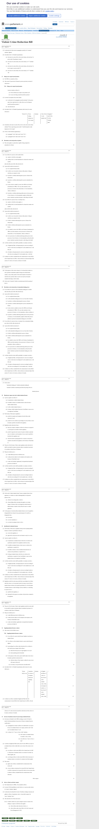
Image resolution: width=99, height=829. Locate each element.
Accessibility (55, 21)
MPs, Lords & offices (22, 28)
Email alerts (61, 21)
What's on (21, 30)
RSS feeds (67, 21)
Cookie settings (54, 16)
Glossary (8, 826)
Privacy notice (43, 826)
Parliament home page (11, 33)
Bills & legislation (28, 30)
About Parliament (31, 28)
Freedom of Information (20, 826)
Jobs (26, 826)
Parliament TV (53, 30)
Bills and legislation (28, 33)
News (58, 30)
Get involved (39, 28)
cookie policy (49, 11)
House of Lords (14, 30)
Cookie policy (48, 826)
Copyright (37, 826)
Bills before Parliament (36, 33)
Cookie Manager (53, 826)
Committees (35, 30)
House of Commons (6, 30)
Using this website (31, 826)
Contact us (72, 21)
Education (50, 28)
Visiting (45, 28)
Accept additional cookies (16, 16)
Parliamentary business (11, 28)
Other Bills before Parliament (61, 37)
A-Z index (3, 826)
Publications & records (44, 30)
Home (3, 28)
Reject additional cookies (37, 16)
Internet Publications (63, 36)
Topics (62, 30)
